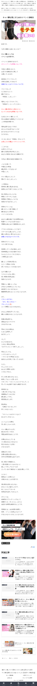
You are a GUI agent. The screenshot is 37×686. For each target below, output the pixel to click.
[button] (33, 395)
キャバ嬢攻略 (6, 543)
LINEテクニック (27, 675)
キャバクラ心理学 (27, 678)
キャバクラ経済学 (18, 680)
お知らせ (9, 678)
